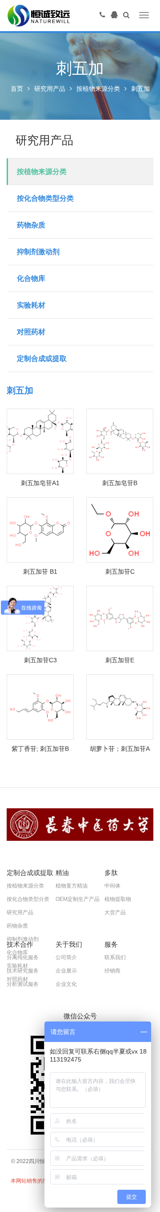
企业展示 (66, 971)
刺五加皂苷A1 (40, 482)
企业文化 (66, 984)
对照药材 (31, 332)
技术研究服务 (23, 971)
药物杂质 (31, 225)
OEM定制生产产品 (78, 899)
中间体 (112, 886)
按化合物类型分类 (45, 198)
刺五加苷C (120, 571)
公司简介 (66, 957)
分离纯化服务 (23, 957)
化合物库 (31, 278)
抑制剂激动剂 (38, 251)
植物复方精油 (72, 886)
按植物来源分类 (98, 88)
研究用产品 (49, 88)
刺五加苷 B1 (40, 571)
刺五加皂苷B (119, 482)
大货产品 (115, 912)
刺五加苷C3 (40, 660)
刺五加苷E (119, 660)
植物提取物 (117, 899)
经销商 (112, 971)
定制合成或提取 (42, 358)
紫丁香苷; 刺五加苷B (40, 748)
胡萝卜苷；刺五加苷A (120, 748)
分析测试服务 (23, 984)
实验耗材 (31, 305)
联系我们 (115, 957)
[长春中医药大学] (80, 824)
